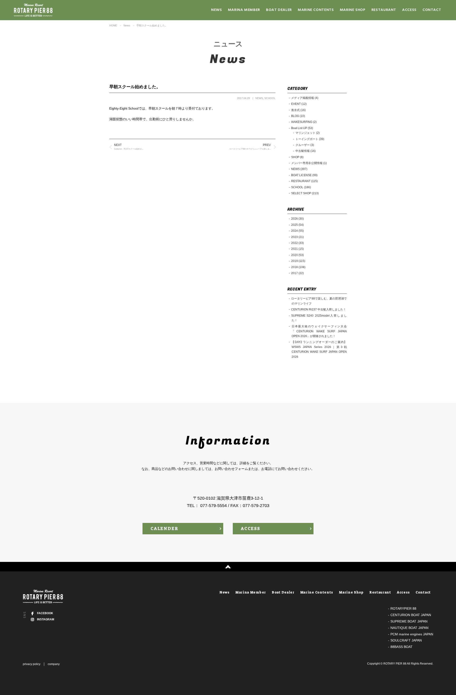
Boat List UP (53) (302, 128)
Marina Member (244, 10)
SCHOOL (270, 98)
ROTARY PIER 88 (394, 663)
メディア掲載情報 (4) (304, 98)
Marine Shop (353, 10)
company (54, 664)
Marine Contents (316, 10)
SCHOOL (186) (301, 187)
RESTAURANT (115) (304, 181)
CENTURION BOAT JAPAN (410, 615)
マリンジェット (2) (307, 133)
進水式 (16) (298, 110)
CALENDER (164, 528)
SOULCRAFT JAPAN (406, 640)
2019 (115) (298, 261)
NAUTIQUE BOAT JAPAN (409, 628)
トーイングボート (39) (309, 139)
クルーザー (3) (304, 145)
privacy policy (31, 664)
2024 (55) (297, 230)
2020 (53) (297, 255)
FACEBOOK (45, 613)
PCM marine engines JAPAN (411, 634)
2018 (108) (298, 267)
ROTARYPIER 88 (403, 608)
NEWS (259, 98)
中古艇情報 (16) (305, 151)
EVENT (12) (299, 104)
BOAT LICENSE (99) (304, 175)
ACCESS (250, 528)
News (216, 10)
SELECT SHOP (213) (305, 193)
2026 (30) (297, 218)
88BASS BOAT (401, 647)
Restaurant (383, 10)
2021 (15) (297, 249)
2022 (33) (297, 243)
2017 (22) (297, 273)
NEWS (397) (299, 169)
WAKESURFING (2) (304, 122)
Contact (432, 10)
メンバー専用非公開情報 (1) (309, 163)
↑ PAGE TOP (228, 566)
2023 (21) (297, 237)
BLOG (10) (298, 116)
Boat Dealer (279, 10)
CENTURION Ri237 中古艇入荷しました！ (318, 309)
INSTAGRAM (45, 619)
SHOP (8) (297, 157)
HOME (113, 25)
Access (409, 10)
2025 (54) (297, 225)
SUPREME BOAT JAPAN (409, 621)
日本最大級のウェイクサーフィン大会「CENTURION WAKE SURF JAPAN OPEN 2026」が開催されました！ (319, 331)
